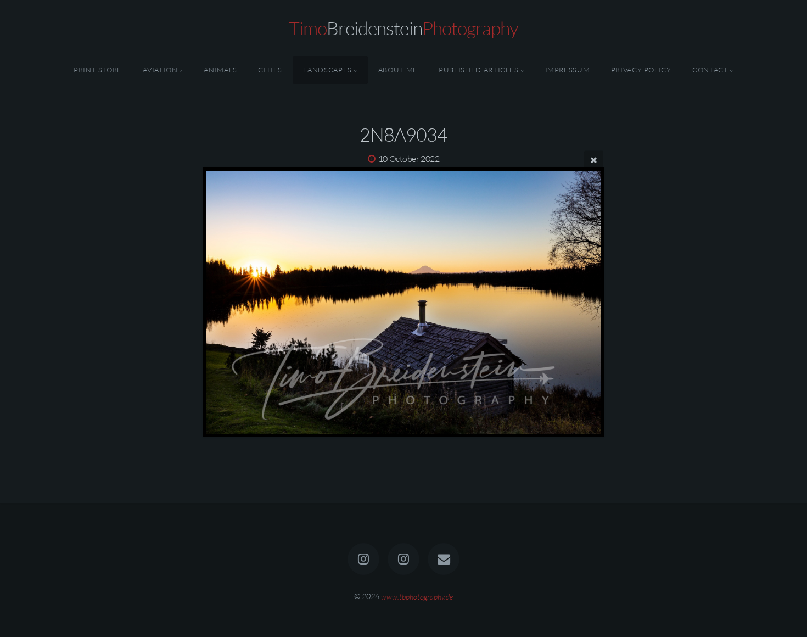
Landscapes (327, 69)
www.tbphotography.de (417, 596)
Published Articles (479, 69)
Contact (710, 69)
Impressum (567, 69)
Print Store (98, 69)
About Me (398, 69)
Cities (270, 69)
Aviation (160, 69)
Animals (220, 69)
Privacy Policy (641, 69)
